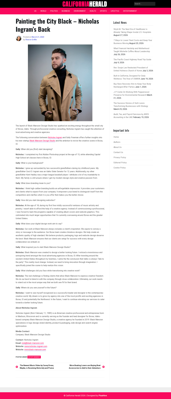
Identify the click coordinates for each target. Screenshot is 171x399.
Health (93, 11)
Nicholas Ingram (55, 137)
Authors (117, 142)
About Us (118, 147)
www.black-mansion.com (35, 349)
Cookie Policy (120, 168)
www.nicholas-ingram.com (35, 346)
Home (116, 137)
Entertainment (130, 11)
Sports (103, 11)
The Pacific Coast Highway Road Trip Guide (132, 59)
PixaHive (103, 395)
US (35, 11)
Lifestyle (115, 11)
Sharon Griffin (31, 40)
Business (66, 11)
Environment (80, 11)
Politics (54, 11)
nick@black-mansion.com (33, 343)
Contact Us (118, 152)
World (43, 11)
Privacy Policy (120, 157)
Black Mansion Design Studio (42, 141)
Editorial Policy (120, 162)
